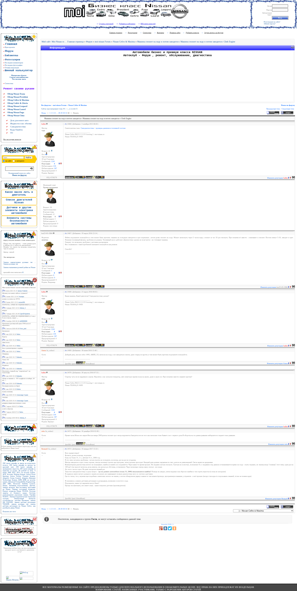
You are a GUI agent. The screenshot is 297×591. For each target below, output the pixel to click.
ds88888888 (23, 321)
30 (64, 113)
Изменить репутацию (277, 178)
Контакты (160, 33)
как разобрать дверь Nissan (19, 507)
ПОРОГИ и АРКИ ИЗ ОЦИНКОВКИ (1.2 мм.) (18, 305)
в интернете (19, 161)
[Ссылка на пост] (65, 124)
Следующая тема (288, 109)
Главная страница (115, 33)
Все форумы (46, 105)
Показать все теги (9, 511)
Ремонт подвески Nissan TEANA (15, 491)
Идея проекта (10, 47)
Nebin (18, 334)
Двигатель (6, 342)
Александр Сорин (22, 395)
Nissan (5, 485)
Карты (4, 337)
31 (66, 113)
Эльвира (21, 296)
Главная (11, 44)
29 (61, 113)
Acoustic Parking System (16, 474)
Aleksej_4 (23, 418)
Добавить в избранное (127, 24)
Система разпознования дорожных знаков (19, 494)
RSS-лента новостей (148, 24)
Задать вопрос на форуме (213, 33)
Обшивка (5, 354)
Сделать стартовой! (106, 24)
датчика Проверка (22, 500)
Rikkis (19, 389)
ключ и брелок (7, 409)
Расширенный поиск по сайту (19, 173)
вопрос (4, 310)
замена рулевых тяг (19, 504)
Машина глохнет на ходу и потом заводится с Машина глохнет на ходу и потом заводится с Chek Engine (186, 42)
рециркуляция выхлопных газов (14, 403)
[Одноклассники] (174, 528)
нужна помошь (7, 392)
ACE (4, 474)
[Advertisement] (168, 79)
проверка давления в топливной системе (111, 128)
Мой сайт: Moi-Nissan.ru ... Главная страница (63, 42)
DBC (9, 484)
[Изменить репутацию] (60, 164)
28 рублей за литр (25, 471)
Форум (89, 42)
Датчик (32, 485)
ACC (13, 472)
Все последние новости (12, 139)
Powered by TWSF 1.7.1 (167, 524)
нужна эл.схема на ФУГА (11, 299)
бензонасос (6, 331)
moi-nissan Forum (103, 42)
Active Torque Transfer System (22, 476)
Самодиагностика (87, 128)
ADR (20, 480)
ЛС (23, 272)
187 (55, 168)
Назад (43, 113)
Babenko (19, 357)
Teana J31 (5, 359)
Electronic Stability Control (24, 484)
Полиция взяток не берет (11, 386)
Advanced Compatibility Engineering (21, 482)
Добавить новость (192, 33)
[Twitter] (170, 528)
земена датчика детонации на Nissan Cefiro (19, 505)
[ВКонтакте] (165, 528)
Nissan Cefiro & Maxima (124, 42)
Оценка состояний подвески (23, 489)
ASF (4, 484)
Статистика (9, 83)
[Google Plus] (161, 528)
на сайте (8, 161)
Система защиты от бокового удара (19, 492)
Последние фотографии (13, 65)
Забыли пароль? (269, 24)
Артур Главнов (22, 291)
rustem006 (21, 302)
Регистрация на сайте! (272, 22)
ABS (9, 472)
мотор (4, 414)
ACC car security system (26, 472)
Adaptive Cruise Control (12, 478)
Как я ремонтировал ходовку (12, 348)
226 (54, 166)
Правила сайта (175, 33)
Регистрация (132, 33)
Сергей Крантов (24, 314)
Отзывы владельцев (12, 68)
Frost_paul (23, 328)
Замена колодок (9, 487)
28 (59, 113)
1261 (53, 161)
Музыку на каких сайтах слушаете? (15, 293)
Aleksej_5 (22, 308)
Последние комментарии (14, 63)
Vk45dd (5, 397)
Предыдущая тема (273, 109)
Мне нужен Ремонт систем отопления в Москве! (19, 287)
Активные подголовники (18, 485)
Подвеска (5, 365)
